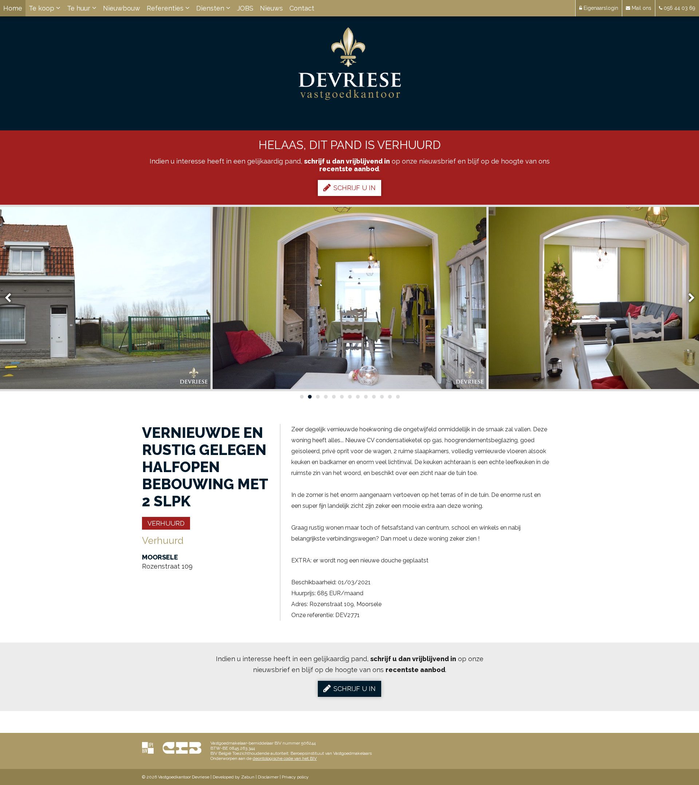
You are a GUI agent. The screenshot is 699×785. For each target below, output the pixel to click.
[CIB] (182, 748)
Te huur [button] (79, 8)
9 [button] (365, 396)
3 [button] (317, 396)
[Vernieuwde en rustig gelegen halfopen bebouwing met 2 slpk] (349, 298)
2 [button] (309, 396)
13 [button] (397, 396)
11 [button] (381, 396)
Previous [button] (11, 298)
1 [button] (301, 396)
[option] (349, 298)
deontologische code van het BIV (285, 758)
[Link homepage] (349, 63)
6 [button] (341, 396)
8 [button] (357, 396)
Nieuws (271, 8)
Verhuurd (166, 523)
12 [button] (389, 396)
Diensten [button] (211, 8)
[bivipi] (148, 748)
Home (12, 8)
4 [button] (325, 396)
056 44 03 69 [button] (678, 8)
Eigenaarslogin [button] (600, 8)
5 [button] (333, 396)
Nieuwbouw (121, 8)
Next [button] (688, 298)
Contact (301, 8)
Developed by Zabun (233, 777)
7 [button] (349, 396)
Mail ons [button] (640, 8)
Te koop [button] (42, 8)
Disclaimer (268, 777)
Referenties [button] (166, 8)
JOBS (245, 8)
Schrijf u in (354, 188)
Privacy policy (295, 777)
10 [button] (373, 396)
